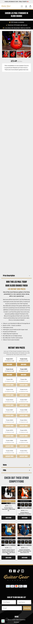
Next (28, 54)
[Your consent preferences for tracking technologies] (3, 621)
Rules (5, 464)
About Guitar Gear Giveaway (16, 619)
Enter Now (8, 518)
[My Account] (26, 6)
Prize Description (9, 275)
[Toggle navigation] (22, 6)
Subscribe (27, 608)
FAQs (4, 470)
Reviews (16, 622)
